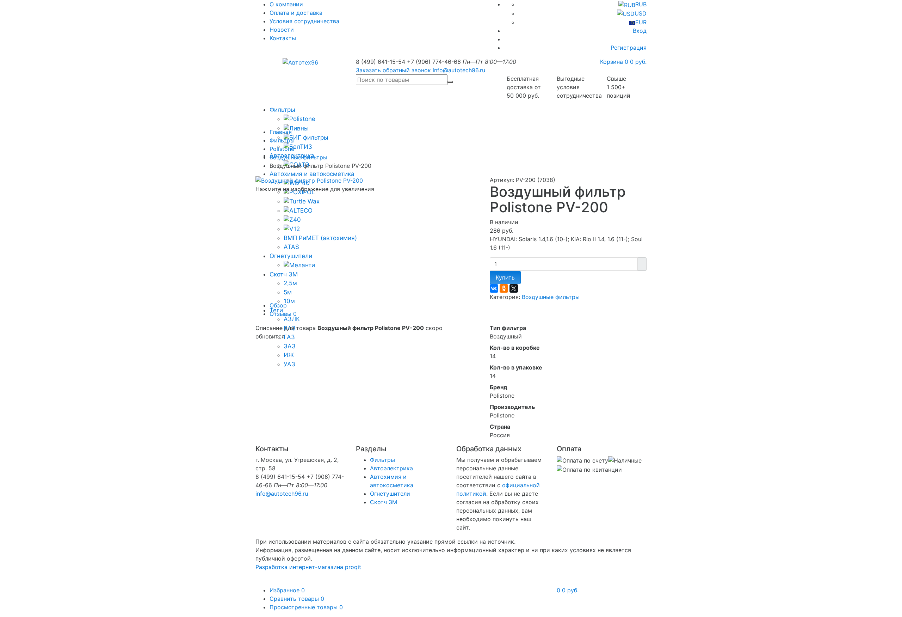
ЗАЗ (290, 346)
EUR (641, 22)
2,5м (290, 283)
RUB (641, 4)
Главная (281, 131)
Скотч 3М (284, 274)
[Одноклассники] (504, 288)
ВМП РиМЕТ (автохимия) (320, 238)
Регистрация (629, 47)
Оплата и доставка (296, 12)
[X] (513, 288)
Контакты (283, 38)
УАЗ (289, 364)
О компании (286, 4)
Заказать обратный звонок (393, 70)
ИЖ (289, 355)
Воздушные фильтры (298, 157)
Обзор (278, 305)
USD (641, 13)
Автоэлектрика (391, 468)
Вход (640, 30)
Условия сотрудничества (304, 21)
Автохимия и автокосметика (312, 173)
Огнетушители (291, 255)
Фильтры (282, 109)
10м (289, 301)
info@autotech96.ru (459, 70)
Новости (282, 29)
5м (288, 292)
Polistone (282, 148)
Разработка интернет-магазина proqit (308, 566)
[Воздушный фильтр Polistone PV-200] (309, 179)
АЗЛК (292, 319)
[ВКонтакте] (494, 288)
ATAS (291, 246)
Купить (505, 277)
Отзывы (283, 313)
